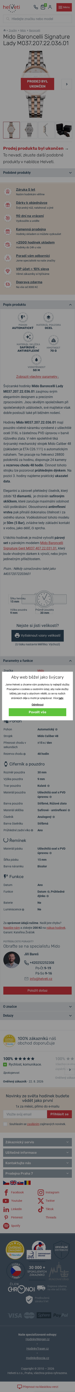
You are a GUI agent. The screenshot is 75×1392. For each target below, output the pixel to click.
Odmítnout (38, 704)
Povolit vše (37, 712)
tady (61, 698)
